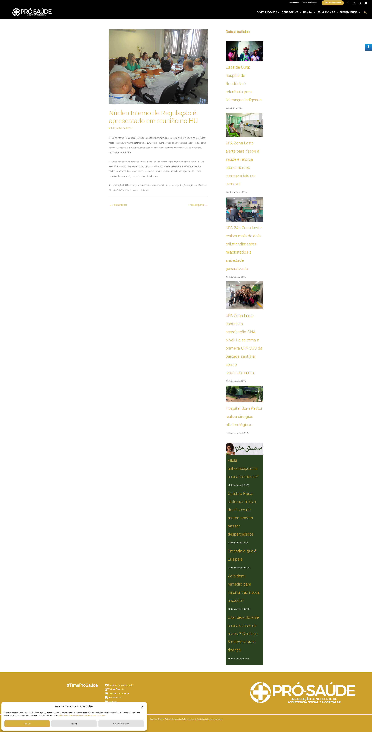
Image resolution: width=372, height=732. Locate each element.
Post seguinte (198, 204)
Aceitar (27, 723)
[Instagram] (354, 3)
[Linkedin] (360, 3)
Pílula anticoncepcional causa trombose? (243, 468)
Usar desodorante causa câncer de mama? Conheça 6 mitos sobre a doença (243, 633)
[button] (142, 706)
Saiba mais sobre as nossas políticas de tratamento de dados (82, 715)
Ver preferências (121, 723)
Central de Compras (309, 3)
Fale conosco (294, 3)
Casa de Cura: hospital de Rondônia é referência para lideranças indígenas (243, 83)
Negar (74, 723)
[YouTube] (366, 3)
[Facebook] (348, 3)
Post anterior (118, 204)
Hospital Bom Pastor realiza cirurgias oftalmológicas (244, 416)
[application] (278, 12)
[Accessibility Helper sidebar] (368, 47)
